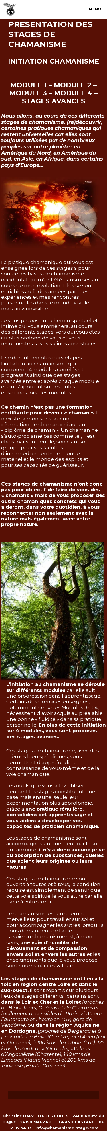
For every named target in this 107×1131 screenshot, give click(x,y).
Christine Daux (18, 1116)
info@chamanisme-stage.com (66, 1128)
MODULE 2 (72, 85)
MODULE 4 (73, 93)
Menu (95, 9)
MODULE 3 (28, 93)
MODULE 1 (28, 85)
